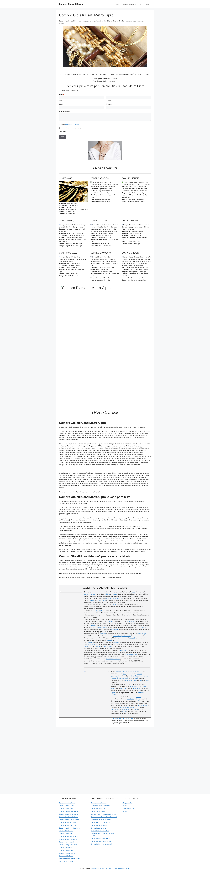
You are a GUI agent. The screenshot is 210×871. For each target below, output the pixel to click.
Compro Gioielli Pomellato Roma (69, 828)
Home (117, 4)
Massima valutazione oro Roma (69, 859)
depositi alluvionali (90, 594)
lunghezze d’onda (131, 680)
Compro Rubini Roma (66, 850)
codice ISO (125, 709)
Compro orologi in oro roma (68, 845)
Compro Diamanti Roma (71, 4)
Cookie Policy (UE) (128, 808)
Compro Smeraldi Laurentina (100, 806)
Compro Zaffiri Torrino (98, 811)
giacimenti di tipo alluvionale (121, 636)
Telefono (109, 104)
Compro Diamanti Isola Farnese (101, 820)
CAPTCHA (62, 131)
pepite (113, 693)
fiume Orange (141, 634)
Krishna (107, 594)
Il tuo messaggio (64, 111)
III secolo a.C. (131, 621)
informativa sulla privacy (72, 124)
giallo (136, 678)
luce (147, 680)
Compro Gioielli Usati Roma (68, 839)
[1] (131, 595)
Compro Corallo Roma (66, 808)
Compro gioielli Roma (66, 833)
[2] (139, 700)
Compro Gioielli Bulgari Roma (68, 814)
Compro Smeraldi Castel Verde (101, 841)
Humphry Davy (133, 654)
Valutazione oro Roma (66, 861)
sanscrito (109, 598)
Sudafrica (103, 634)
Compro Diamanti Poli (98, 808)
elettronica (114, 709)
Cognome (109, 100)
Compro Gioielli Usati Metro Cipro (122, 718)
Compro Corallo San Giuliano (100, 822)
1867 (110, 646)
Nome (61, 100)
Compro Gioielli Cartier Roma (68, 817)
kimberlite (110, 640)
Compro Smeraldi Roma (67, 853)
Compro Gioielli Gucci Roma (68, 825)
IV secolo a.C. (101, 600)
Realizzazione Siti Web (97, 868)
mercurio (123, 688)
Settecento (90, 642)
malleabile (125, 678)
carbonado (115, 629)
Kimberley (133, 638)
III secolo (114, 604)
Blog (140, 4)
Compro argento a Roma (67, 803)
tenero (146, 676)
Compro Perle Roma (65, 847)
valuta (136, 709)
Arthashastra (117, 598)
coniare (138, 697)
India (133, 592)
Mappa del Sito (127, 803)
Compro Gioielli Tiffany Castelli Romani (103, 814)
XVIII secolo (92, 625)
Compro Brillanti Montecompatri (101, 844)
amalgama (136, 688)
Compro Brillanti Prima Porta (100, 831)
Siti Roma (108, 868)
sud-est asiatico (91, 644)
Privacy (124, 806)
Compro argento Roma (129, 4)
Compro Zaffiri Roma (66, 856)
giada (111, 621)
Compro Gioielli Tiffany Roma (68, 836)
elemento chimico (122, 672)
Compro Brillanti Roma (66, 806)
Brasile (86, 646)
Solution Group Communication (121, 868)
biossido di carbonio (113, 659)
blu (141, 680)
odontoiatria (131, 707)
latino (124, 674)
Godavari (114, 594)
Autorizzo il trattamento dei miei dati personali (74, 128)
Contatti (147, 4)
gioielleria (123, 707)
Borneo (116, 642)
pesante (113, 678)
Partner (124, 811)
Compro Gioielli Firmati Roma (68, 822)
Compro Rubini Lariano (98, 828)
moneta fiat (130, 699)
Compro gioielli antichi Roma (68, 811)
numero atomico (135, 672)
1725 (90, 646)
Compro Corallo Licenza (98, 803)
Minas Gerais (102, 627)
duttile (119, 678)
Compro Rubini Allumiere (99, 825)
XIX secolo (122, 650)
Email (61, 104)
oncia (124, 711)
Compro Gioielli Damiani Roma (69, 820)
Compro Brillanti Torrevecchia (100, 838)
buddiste (91, 600)
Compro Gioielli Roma (66, 831)
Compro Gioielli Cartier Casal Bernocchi (104, 817)
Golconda (99, 611)
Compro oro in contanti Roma (68, 842)
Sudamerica (142, 627)
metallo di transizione (136, 676)
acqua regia (133, 686)
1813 (126, 654)
